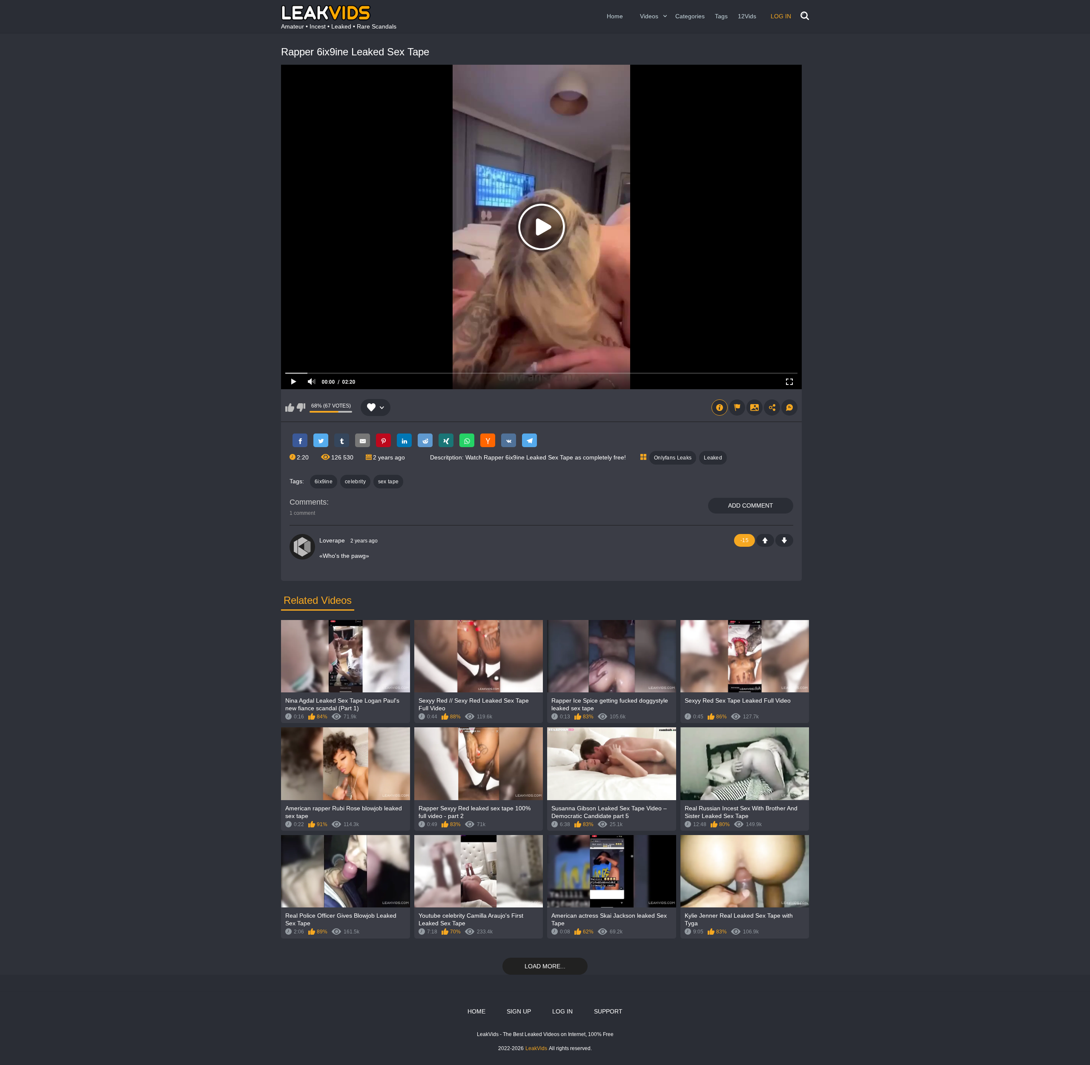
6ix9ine (324, 482)
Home (615, 16)
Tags (721, 16)
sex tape (388, 482)
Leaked (713, 458)
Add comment (750, 505)
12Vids (747, 16)
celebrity (355, 482)
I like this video (289, 407)
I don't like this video (300, 407)
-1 (784, 540)
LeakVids (536, 1048)
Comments (308, 502)
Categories (690, 16)
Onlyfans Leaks (672, 458)
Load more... (545, 966)
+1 (765, 540)
